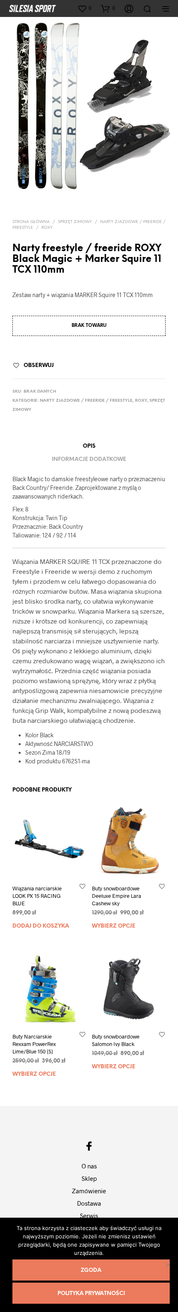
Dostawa (89, 1203)
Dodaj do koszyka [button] (40, 926)
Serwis (89, 1215)
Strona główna (31, 222)
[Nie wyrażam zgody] (168, 1265)
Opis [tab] (89, 446)
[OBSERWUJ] (82, 886)
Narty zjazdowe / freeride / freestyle (86, 400)
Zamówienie (89, 1190)
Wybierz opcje (113, 926)
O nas (89, 1166)
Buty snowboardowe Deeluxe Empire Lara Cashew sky (116, 896)
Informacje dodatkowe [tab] (89, 459)
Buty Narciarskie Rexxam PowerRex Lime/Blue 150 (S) (34, 1044)
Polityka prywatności (91, 1293)
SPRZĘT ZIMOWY (75, 222)
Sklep (89, 1178)
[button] (84, 8)
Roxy (47, 227)
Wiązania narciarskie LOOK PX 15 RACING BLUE (37, 896)
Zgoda (91, 1270)
